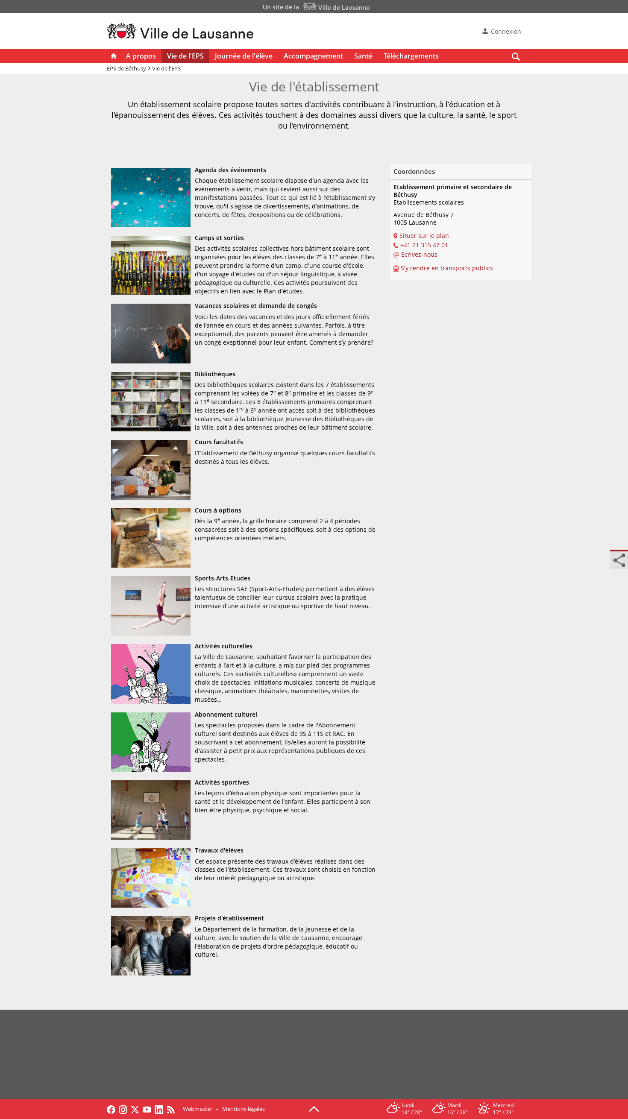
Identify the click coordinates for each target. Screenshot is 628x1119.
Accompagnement (313, 56)
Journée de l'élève (244, 56)
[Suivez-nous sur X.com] (135, 1109)
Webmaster (197, 1109)
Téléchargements (411, 56)
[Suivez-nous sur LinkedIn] (159, 1109)
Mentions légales (243, 1109)
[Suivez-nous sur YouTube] (147, 1109)
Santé (363, 56)
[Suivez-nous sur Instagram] (123, 1109)
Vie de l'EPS (185, 56)
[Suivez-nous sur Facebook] (111, 1109)
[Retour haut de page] (314, 1108)
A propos (141, 56)
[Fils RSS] (173, 1109)
